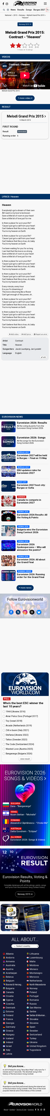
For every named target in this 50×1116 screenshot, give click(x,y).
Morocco (34, 976)
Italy (7, 1050)
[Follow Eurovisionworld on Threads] (32, 612)
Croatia (9, 996)
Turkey (32, 1038)
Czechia (9, 1003)
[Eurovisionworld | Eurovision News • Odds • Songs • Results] (25, 3)
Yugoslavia (35, 1050)
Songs (29, 10)
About (6, 1110)
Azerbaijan (11, 973)
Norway (33, 988)
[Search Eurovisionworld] (4, 10)
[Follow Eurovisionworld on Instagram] (7, 3)
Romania (34, 1000)
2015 (15, 15)
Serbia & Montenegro (38, 1015)
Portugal (33, 996)
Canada (9, 992)
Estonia (9, 1011)
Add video (14, 334)
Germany (10, 1026)
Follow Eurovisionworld (25, 599)
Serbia (32, 1011)
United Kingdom (37, 1046)
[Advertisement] (25, 166)
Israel (8, 1046)
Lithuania (34, 953)
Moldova (34, 965)
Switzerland (35, 1034)
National (8, 15)
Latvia (8, 1053)
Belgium (9, 980)
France (9, 1019)
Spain (32, 1026)
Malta (32, 961)
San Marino (35, 1007)
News (13, 10)
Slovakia (33, 1019)
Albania (9, 953)
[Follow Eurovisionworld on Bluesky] (39, 612)
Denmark (10, 1007)
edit (44, 357)
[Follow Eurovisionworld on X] (18, 612)
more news (25, 587)
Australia (10, 965)
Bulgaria (9, 988)
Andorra (9, 957)
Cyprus (9, 1000)
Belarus (9, 976)
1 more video (24, 98)
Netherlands (35, 980)
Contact (12, 1110)
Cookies (31, 1110)
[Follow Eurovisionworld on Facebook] (3, 3)
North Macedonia (37, 984)
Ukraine (33, 1042)
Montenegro (35, 973)
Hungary (9, 1034)
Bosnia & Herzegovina (14, 984)
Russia (33, 1003)
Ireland (9, 1042)
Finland (9, 1015)
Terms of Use (21, 1110)
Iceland (9, 1038)
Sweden (33, 1030)
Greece (9, 1030)
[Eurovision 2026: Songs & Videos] (25, 792)
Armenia (10, 961)
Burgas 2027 (39, 10)
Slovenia (33, 1023)
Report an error (41, 334)
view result (25, 759)
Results (20, 10)
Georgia (9, 1023)
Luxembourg (36, 957)
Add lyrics (27, 334)
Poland (33, 992)
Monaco (33, 969)
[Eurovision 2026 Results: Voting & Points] (25, 860)
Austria (9, 969)
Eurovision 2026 (24, 775)
